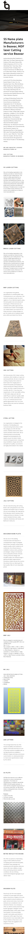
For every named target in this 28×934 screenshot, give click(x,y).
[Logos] (7, 5)
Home (11, 22)
